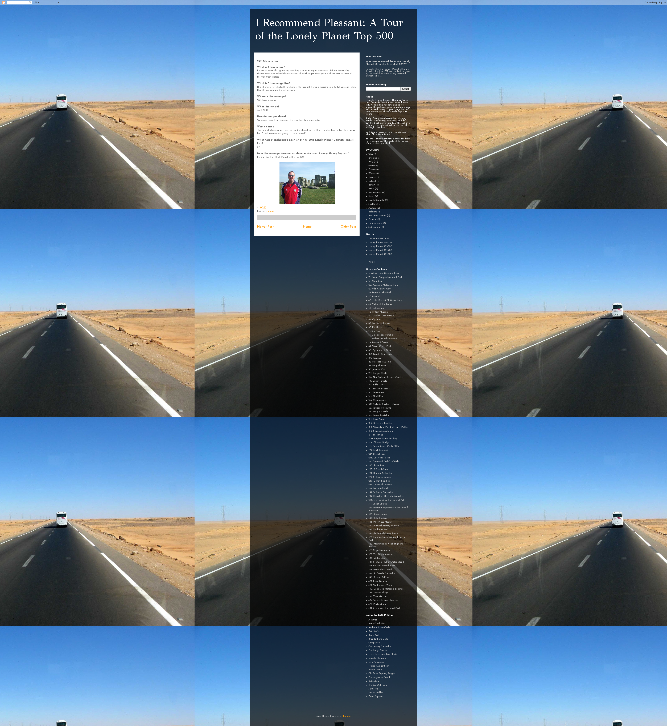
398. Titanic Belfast (378, 577)
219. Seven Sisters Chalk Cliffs (383, 446)
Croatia (372, 219)
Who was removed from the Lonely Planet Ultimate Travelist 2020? (388, 63)
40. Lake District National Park (385, 300)
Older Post (348, 226)
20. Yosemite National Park (383, 285)
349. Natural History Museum (384, 526)
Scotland (373, 204)
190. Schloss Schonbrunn (380, 431)
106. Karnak (374, 358)
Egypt (371, 185)
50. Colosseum (376, 308)
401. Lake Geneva (377, 581)
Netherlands (374, 192)
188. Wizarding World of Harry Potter (388, 427)
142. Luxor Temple (377, 381)
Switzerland (374, 227)
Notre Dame (375, 670)
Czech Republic (376, 200)
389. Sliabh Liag (376, 558)
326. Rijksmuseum (377, 514)
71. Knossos (374, 331)
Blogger (347, 716)
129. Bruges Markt (377, 373)
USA (370, 154)
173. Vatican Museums (379, 408)
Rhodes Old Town (377, 685)
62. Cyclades (374, 319)
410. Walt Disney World (380, 585)
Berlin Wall (374, 635)
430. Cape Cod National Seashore (386, 589)
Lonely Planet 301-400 (380, 250)
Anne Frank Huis (376, 624)
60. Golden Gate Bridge (381, 316)
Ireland (372, 181)
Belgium (372, 212)
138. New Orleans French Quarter (386, 377)
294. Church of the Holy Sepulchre (386, 496)
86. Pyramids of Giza (379, 350)
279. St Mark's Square (379, 477)
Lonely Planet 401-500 (380, 254)
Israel (371, 189)
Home (307, 226)
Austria (372, 208)
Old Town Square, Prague (381, 673)
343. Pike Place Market (380, 522)
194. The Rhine (375, 435)
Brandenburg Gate (378, 639)
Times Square (375, 696)
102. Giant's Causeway (380, 354)
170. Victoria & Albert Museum (384, 404)
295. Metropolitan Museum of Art (386, 500)
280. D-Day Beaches (379, 481)
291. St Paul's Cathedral (380, 492)
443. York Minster (377, 596)
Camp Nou (374, 643)
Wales (371, 173)
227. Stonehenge (376, 454)
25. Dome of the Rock (379, 293)
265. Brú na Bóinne (378, 469)
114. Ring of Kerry (377, 366)
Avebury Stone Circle (379, 627)
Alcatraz (372, 620)
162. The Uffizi (375, 396)
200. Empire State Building (382, 439)
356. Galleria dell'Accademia (383, 534)
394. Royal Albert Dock (380, 570)
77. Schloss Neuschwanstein (382, 339)
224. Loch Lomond (378, 450)
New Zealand (375, 223)
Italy (370, 162)
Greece (372, 177)
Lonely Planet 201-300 (380, 246)
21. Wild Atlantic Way (379, 289)
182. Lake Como (376, 419)
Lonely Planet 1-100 (378, 239)
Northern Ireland (377, 216)
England (269, 211)
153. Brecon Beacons (379, 389)
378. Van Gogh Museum (380, 554)
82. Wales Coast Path (380, 346)
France (372, 169)
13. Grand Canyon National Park (385, 277)
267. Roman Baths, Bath (381, 473)
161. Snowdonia (376, 393)
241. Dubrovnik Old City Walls (383, 462)
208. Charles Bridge (378, 442)
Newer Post (265, 226)
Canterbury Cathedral (380, 647)
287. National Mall (378, 488)
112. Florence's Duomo (379, 362)
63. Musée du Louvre (379, 323)
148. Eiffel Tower (376, 385)
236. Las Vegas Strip (379, 458)
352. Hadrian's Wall (378, 530)
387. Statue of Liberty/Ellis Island (386, 562)
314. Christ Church (377, 504)
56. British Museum (378, 312)
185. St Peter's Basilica (380, 423)
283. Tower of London (380, 485)
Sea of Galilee (375, 693)
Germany (373, 166)
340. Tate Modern (377, 518)
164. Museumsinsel (377, 400)
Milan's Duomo (376, 662)
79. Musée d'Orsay (378, 342)
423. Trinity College (378, 593)
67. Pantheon (375, 327)
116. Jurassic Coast (378, 369)
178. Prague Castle (378, 412)
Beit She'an (374, 631)
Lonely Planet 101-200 (380, 242)
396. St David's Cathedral (382, 573)
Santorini (373, 689)
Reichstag (373, 681)
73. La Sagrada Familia (380, 335)
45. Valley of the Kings (380, 304)
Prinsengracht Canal (379, 677)
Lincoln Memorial (377, 658)
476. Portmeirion (377, 604)
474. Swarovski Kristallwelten (383, 600)
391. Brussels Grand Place (381, 566)
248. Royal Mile (376, 465)
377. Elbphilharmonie (379, 550)
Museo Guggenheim (378, 666)
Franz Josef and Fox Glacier (383, 654)
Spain (371, 196)
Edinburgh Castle (377, 650)
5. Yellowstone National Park (383, 273)
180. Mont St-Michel (378, 415)
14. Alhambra (375, 281)
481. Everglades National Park (384, 608)
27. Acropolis (375, 296)
